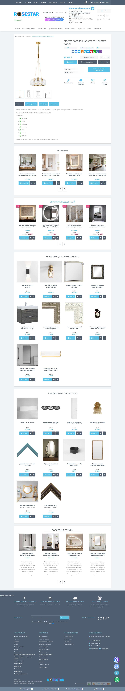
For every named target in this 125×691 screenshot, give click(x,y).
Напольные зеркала (44, 639)
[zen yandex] (104, 20)
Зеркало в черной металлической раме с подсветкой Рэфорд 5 (27, 554)
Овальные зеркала (44, 664)
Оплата (36, 2)
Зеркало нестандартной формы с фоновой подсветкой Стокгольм (74, 554)
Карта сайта (17, 668)
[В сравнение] (34, 183)
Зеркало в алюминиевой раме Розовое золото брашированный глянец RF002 (97, 554)
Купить (25, 238)
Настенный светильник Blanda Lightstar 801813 (50, 369)
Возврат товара (18, 663)
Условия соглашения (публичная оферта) (24, 654)
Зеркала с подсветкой (28, 29)
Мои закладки (67, 641)
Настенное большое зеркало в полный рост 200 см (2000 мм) (98, 174)
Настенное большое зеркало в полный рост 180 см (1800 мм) (51, 174)
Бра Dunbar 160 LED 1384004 (27, 286)
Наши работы (53, 2)
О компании (18, 2)
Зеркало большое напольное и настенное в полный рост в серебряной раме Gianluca (98, 464)
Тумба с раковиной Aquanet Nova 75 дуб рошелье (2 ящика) (27, 328)
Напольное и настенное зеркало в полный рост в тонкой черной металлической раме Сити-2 (27, 369)
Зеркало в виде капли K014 (51, 464)
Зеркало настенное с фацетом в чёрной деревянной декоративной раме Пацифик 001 (97, 286)
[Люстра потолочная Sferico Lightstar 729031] (20, 94)
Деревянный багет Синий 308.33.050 (27, 464)
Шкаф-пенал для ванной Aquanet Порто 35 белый (74, 423)
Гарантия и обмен (19, 646)
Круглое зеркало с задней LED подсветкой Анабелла (51, 226)
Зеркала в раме (42, 29)
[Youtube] (107, 16)
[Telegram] (104, 16)
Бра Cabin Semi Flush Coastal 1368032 (51, 286)
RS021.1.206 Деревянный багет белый (74, 327)
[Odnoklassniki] (98, 20)
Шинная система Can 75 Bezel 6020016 (74, 464)
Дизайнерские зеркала (55, 29)
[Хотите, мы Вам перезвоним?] (117, 673)
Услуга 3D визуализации (54, 20)
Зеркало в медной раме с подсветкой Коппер (74, 174)
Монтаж (43, 2)
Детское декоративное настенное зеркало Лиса (27, 506)
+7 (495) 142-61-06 (76, 11)
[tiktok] (106, 20)
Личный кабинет (68, 636)
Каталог (17, 29)
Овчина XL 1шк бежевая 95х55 (97, 423)
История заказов (68, 639)
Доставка (28, 2)
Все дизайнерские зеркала (46, 641)
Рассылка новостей (69, 644)
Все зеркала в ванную (44, 649)
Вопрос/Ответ (17, 666)
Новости (62, 2)
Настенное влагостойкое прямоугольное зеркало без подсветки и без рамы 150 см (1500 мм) (27, 174)
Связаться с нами (18, 661)
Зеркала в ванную (70, 29)
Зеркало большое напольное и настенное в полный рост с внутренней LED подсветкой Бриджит (50, 554)
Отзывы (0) (43, 104)
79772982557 (74, 13)
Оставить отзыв (103, 48)
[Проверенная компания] (7, 595)
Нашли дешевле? (89, 57)
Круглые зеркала (43, 659)
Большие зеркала (43, 636)
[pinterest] (109, 20)
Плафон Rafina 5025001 (27, 422)
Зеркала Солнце (43, 646)
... (103, 29)
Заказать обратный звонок (55, 17)
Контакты (70, 2)
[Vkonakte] (101, 16)
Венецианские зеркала (45, 644)
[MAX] (116, 660)
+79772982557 (85, 13)
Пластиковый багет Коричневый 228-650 (50, 506)
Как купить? (54, 104)
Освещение (97, 29)
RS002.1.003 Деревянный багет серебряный (50, 327)
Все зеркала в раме (44, 652)
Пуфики (41, 662)
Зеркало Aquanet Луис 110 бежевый (74, 286)
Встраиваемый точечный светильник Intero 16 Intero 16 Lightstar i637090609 (51, 423)
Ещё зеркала (81, 29)
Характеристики (31, 104)
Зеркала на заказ (43, 657)
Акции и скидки (43, 667)
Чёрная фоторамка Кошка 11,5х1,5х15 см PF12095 (97, 327)
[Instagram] (98, 16)
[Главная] (15, 36)
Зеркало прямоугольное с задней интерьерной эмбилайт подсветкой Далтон (27, 226)
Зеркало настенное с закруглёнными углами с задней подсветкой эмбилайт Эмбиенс (98, 226)
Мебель (90, 29)
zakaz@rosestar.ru (76, 17)
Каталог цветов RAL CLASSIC (21, 636)
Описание (20, 104)
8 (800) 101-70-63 (75, 15)
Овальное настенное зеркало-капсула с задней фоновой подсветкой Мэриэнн (74, 226)
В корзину (25, 183)
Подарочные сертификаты (21, 674)
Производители (18, 671)
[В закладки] (31, 183)
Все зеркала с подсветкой (45, 654)
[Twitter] (101, 20)
